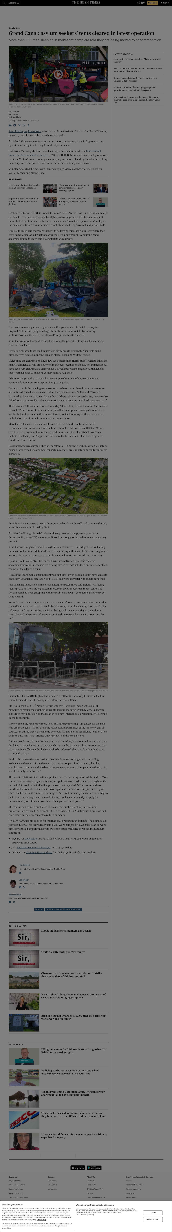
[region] (86, 1216)
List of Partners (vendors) (85, 1215)
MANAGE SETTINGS (152, 1219)
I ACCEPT (153, 1213)
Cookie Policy (41, 1220)
